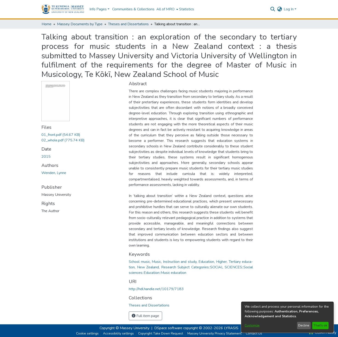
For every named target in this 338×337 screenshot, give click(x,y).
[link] (60, 134)
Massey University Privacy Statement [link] (214, 333)
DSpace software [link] (168, 328)
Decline (303, 325)
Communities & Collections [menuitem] (133, 9)
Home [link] (47, 24)
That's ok (320, 325)
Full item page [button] (147, 315)
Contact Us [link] (254, 333)
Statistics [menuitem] (186, 9)
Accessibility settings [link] (118, 333)
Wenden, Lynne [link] (53, 172)
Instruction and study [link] (180, 261)
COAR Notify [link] (325, 332)
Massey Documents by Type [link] (80, 24)
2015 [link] (46, 156)
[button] (62, 9)
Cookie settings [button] (87, 333)
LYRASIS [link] (231, 328)
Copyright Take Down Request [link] (160, 333)
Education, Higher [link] (212, 261)
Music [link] (156, 261)
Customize (252, 325)
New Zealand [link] (148, 267)
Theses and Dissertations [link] (128, 24)
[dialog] (287, 317)
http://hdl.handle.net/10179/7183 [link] (156, 289)
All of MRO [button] (165, 9)
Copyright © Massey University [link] (124, 328)
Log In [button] (289, 9)
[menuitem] (166, 9)
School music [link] (139, 261)
